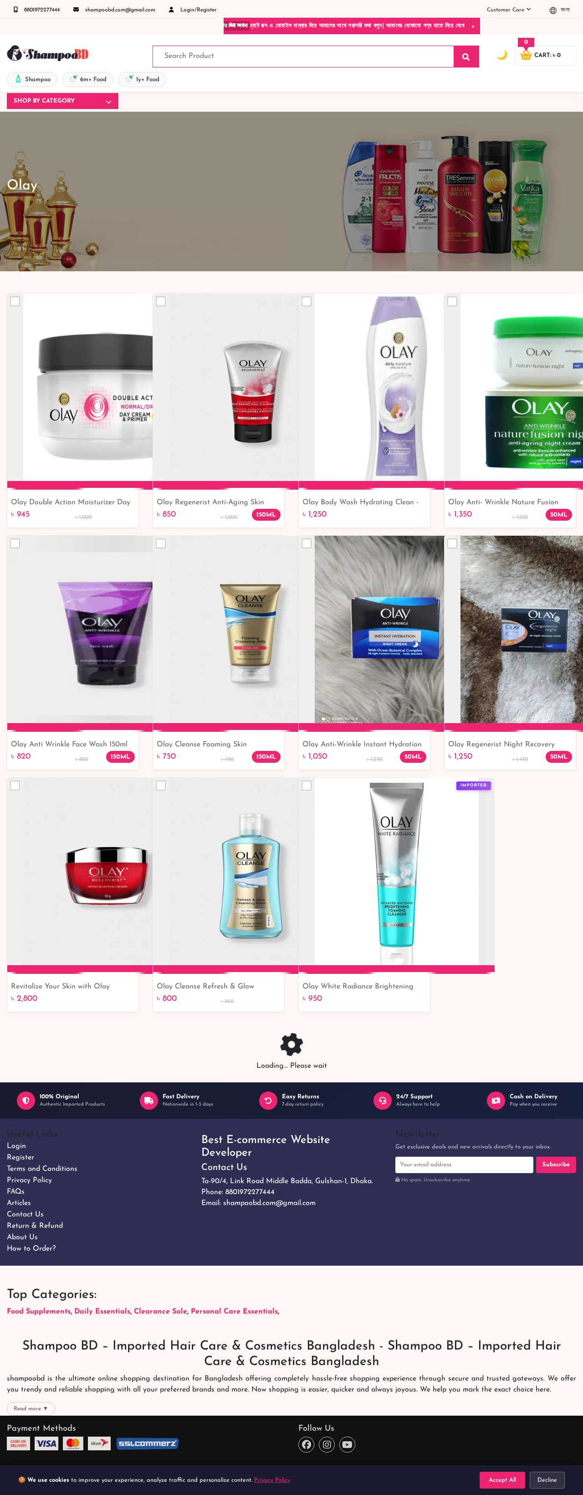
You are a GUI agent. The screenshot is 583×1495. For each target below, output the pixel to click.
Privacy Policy (29, 1180)
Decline (547, 1480)
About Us (22, 1237)
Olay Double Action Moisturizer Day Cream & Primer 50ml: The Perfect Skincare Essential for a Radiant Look (73, 503)
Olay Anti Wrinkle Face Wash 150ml (69, 744)
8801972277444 (41, 10)
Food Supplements (39, 1311)
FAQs (16, 1191)
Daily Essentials (102, 1311)
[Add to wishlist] (484, 801)
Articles (19, 1203)
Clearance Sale (160, 1311)
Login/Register (198, 10)
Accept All (502, 1480)
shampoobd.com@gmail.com (119, 10)
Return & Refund (35, 1226)
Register (20, 1157)
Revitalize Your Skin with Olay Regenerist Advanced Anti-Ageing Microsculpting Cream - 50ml (66, 987)
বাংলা (564, 10)
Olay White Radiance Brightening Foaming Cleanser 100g (358, 987)
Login (16, 1146)
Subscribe (556, 1165)
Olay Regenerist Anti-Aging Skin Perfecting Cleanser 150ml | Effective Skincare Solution (216, 503)
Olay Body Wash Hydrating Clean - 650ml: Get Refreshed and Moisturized (360, 503)
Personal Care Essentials (234, 1311)
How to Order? (31, 1248)
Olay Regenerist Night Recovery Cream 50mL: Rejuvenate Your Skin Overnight (506, 745)
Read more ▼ (31, 1409)
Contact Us (25, 1214)
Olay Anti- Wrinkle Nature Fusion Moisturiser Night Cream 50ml (503, 503)
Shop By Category (44, 101)
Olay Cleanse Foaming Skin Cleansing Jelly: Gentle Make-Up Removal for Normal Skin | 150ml (210, 745)
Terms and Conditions (42, 1169)
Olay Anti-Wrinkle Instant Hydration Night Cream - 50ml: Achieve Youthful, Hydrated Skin (362, 745)
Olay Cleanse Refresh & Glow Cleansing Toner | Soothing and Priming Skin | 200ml (208, 987)
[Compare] (15, 301)
